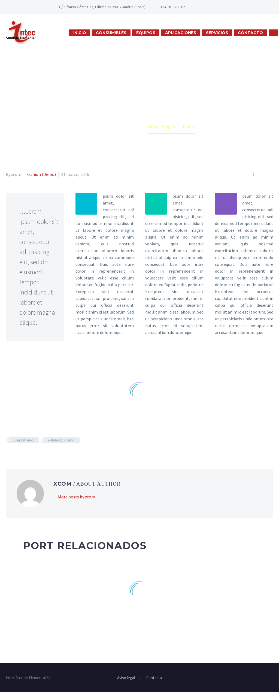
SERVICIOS (217, 32)
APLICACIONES (180, 32)
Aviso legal (126, 678)
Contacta (154, 678)
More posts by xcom (76, 497)
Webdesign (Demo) (61, 440)
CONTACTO (250, 32)
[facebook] (207, 7)
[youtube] (223, 7)
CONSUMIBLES (111, 32)
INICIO (79, 32)
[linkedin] (215, 7)
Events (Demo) (23, 440)
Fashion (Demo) (41, 174)
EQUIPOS (145, 32)
